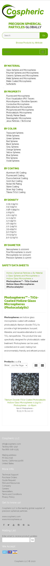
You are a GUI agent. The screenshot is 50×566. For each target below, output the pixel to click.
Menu (7, 51)
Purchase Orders (9, 477)
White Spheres (12, 136)
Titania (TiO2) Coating (15, 192)
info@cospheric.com (11, 444)
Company (6, 486)
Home (9, 273)
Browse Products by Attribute (29, 43)
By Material (38, 273)
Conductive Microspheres (17, 104)
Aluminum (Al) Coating (16, 173)
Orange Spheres (13, 149)
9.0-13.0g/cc (12, 237)
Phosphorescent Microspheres (20, 110)
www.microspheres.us (12, 519)
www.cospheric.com (11, 516)
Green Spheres (13, 138)
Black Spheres (12, 144)
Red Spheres (12, 141)
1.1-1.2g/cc (11, 218)
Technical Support (10, 475)
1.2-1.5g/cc (11, 221)
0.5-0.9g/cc (11, 207)
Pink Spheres (12, 158)
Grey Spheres (12, 147)
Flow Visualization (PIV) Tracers (20, 98)
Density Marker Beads (16, 115)
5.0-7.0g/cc (11, 232)
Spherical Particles (22, 273)
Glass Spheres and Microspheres (21, 70)
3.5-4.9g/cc (11, 229)
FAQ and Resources (11, 483)
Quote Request (9, 480)
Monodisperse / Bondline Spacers (21, 101)
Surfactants (11, 84)
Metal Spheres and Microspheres (21, 78)
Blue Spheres (12, 155)
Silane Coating (12, 187)
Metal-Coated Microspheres (18, 81)
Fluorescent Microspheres (18, 96)
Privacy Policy (8, 497)
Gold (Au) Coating (14, 181)
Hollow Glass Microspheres (18, 278)
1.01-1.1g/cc (11, 215)
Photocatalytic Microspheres (19, 112)
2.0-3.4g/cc (11, 226)
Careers (5, 488)
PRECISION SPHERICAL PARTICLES (25, 25)
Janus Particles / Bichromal (18, 121)
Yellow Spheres (13, 152)
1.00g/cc (10, 212)
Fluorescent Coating (15, 175)
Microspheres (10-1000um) (18, 255)
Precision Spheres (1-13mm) (18, 258)
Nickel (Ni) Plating (14, 184)
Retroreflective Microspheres (19, 107)
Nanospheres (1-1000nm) (17, 249)
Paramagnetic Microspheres (18, 118)
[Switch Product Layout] (42, 365)
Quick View (23, 373)
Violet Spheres (12, 161)
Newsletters (7, 491)
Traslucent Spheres (14, 133)
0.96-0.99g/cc (12, 209)
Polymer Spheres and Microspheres (22, 73)
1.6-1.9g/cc (11, 223)
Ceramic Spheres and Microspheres (22, 75)
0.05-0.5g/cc (12, 204)
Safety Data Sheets (15, 265)
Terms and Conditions (12, 494)
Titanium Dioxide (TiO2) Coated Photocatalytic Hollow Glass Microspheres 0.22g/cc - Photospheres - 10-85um (25, 402)
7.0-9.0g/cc (11, 235)
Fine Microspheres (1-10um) (18, 252)
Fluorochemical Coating (17, 178)
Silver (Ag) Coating (14, 189)
